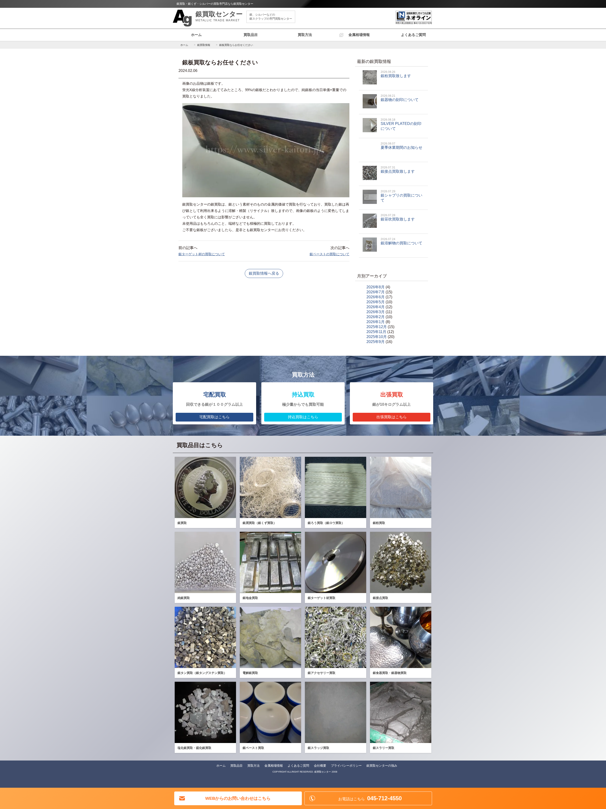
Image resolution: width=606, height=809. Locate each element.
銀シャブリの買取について (401, 196)
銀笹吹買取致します (398, 217)
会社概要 (320, 765)
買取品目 (251, 35)
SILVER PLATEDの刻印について (401, 124)
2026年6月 (375, 297)
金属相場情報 (359, 35)
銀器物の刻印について (400, 98)
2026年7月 (375, 292)
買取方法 (305, 35)
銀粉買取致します (396, 74)
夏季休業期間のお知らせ (401, 145)
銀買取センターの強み (381, 765)
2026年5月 (375, 302)
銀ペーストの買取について (329, 254)
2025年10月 (376, 337)
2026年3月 (375, 312)
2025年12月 (376, 327)
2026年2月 (375, 317)
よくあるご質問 (413, 35)
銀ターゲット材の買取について (201, 254)
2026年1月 (375, 322)
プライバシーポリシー (346, 765)
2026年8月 (375, 287)
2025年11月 (376, 332)
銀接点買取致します (398, 169)
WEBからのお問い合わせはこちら (238, 798)
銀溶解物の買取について (401, 241)
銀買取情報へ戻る (264, 273)
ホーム (196, 35)
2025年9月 (375, 342)
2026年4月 (375, 307)
